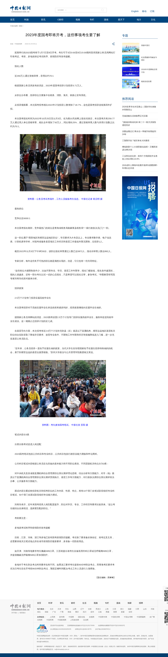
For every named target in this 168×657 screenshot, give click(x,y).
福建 (129, 609)
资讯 (43, 19)
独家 (130, 603)
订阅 (152, 11)
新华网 (61, 617)
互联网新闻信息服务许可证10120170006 (80, 625)
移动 (144, 11)
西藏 (107, 612)
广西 (61, 612)
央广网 (152, 617)
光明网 (39, 620)
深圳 (130, 612)
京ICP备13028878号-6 (102, 629)
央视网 (91, 617)
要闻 (20, 26)
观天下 (121, 19)
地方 (139, 19)
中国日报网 (14, 26)
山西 (74, 609)
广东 (54, 612)
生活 (84, 603)
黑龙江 (98, 609)
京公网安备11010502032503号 (60, 629)
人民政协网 (74, 620)
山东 (145, 609)
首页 (12, 19)
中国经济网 (115, 617)
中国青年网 (102, 617)
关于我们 (14, 613)
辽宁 (82, 609)
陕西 (115, 612)
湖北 (39, 612)
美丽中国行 (145, 45)
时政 (26, 19)
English (135, 11)
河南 (152, 609)
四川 (84, 612)
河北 (67, 609)
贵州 (92, 612)
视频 (78, 19)
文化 (153, 19)
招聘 (141, 603)
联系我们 (23, 613)
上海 (106, 609)
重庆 (77, 612)
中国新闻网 (62, 620)
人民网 (52, 617)
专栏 (92, 19)
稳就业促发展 (146, 81)
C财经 (60, 19)
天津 (59, 609)
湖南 (46, 612)
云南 (100, 612)
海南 (69, 612)
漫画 (106, 19)
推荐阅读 (128, 98)
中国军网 (49, 620)
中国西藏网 (141, 617)
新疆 (122, 612)
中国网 (71, 617)
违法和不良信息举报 (57, 625)
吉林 (90, 609)
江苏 (114, 609)
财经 (73, 603)
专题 (125, 35)
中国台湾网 (128, 617)
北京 (51, 609)
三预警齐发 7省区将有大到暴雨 (135, 141)
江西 (137, 609)
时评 (50, 603)
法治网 (85, 620)
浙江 (122, 609)
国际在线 (81, 617)
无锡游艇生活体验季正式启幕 (135, 116)
